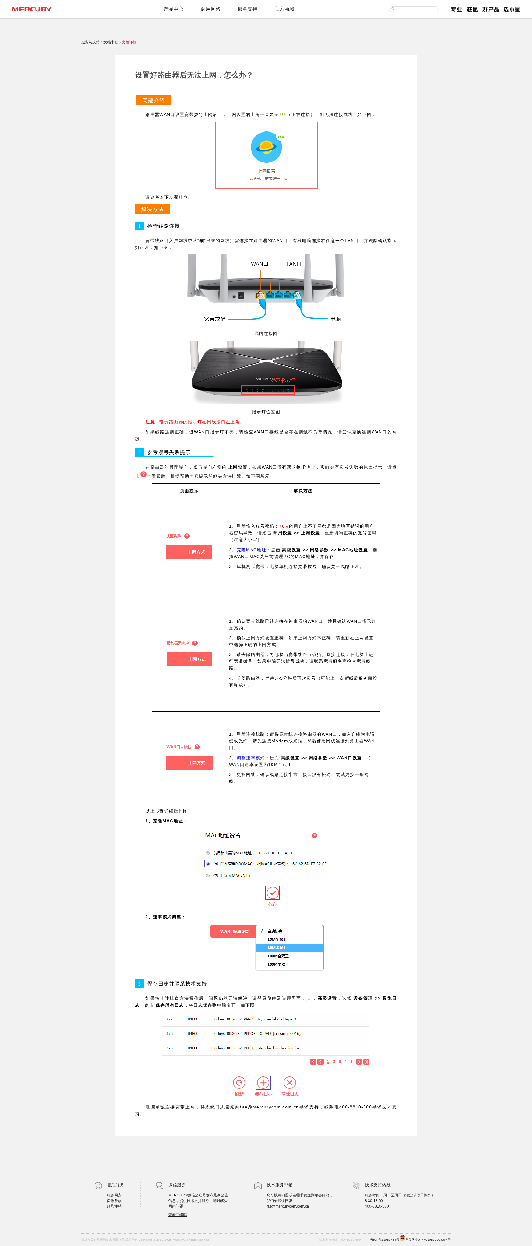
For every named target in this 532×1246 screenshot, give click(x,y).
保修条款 (114, 1201)
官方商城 (284, 9)
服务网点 (114, 1195)
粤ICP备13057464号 (384, 1239)
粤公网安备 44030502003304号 (428, 1239)
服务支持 (247, 9)
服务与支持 (91, 42)
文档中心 (110, 42)
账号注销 (114, 1206)
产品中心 (173, 9)
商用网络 (210, 9)
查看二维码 (177, 1215)
